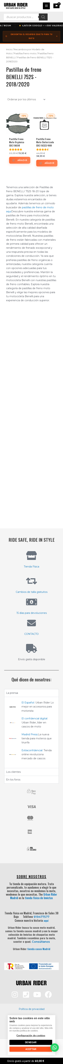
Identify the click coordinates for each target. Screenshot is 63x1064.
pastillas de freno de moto (38, 207)
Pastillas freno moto (25, 53)
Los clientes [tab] (13, 771)
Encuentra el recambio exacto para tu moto (31, 36)
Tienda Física (31, 566)
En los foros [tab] (13, 779)
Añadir (22, 160)
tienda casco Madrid (38, 949)
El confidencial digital (34, 718)
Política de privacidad (31, 1009)
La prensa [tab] (12, 693)
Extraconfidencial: (32, 750)
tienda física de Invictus (39, 898)
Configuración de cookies (30, 1035)
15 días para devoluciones (31, 613)
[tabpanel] (31, 732)
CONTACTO (31, 634)
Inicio (9, 49)
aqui (8, 211)
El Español (28, 702)
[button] (54, 1047)
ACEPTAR (30, 1049)
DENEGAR (30, 1042)
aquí (46, 920)
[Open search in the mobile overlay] (26, 16)
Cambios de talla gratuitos (31, 592)
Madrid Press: (30, 734)
